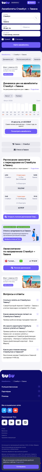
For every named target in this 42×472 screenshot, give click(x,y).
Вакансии (4, 431)
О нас (3, 428)
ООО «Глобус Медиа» (32, 445)
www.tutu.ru (6, 449)
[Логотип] (6, 2)
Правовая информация (9, 437)
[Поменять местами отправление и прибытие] (36, 18)
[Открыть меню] (39, 2)
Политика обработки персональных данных (15, 451)
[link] (8, 74)
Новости (4, 435)
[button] (4, 410)
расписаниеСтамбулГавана (22, 218)
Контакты (4, 433)
